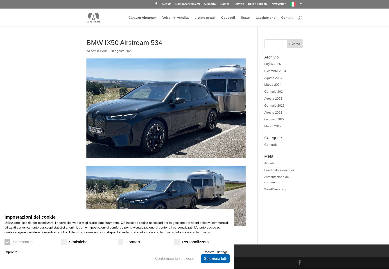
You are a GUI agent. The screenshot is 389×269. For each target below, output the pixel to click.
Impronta (11, 252)
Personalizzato (195, 242)
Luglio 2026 (272, 64)
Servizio (239, 4)
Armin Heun (99, 51)
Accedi (269, 163)
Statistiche (78, 242)
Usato (245, 17)
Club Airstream (258, 4)
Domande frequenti (187, 4)
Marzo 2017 (272, 126)
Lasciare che (265, 17)
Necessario (22, 242)
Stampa (225, 4)
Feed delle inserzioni (279, 170)
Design (166, 4)
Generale (271, 144)
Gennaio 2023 (274, 105)
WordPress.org (275, 189)
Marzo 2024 (272, 84)
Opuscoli (228, 17)
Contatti (287, 17)
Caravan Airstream (142, 17)
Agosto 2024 (273, 78)
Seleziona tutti (215, 258)
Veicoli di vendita (175, 17)
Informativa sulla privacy (192, 232)
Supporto (210, 4)
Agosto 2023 (273, 98)
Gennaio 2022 (274, 119)
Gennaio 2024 (274, 91)
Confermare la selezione (174, 258)
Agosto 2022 (273, 112)
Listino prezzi (204, 17)
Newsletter (279, 4)
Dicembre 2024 (275, 71)
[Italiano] (296, 5)
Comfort (133, 242)
